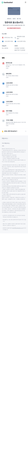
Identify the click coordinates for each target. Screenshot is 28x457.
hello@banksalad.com (17, 228)
